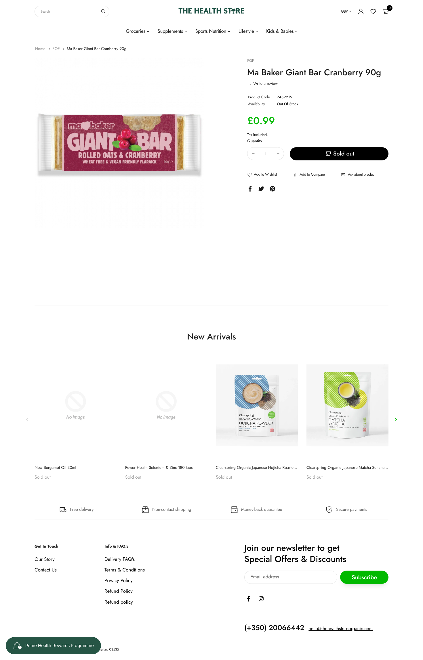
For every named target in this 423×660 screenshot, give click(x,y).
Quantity (254, 141)
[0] (385, 11)
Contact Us (46, 570)
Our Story (45, 559)
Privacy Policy (118, 580)
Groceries (135, 31)
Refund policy (118, 601)
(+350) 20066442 (274, 627)
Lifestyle (246, 31)
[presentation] (27, 419)
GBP (344, 11)
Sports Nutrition (210, 31)
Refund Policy (118, 591)
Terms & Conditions (124, 570)
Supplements (170, 31)
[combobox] (72, 11)
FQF (56, 49)
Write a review (265, 84)
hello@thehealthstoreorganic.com (340, 628)
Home (41, 49)
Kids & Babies (280, 31)
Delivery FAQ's (119, 559)
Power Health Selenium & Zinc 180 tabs (159, 468)
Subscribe (364, 577)
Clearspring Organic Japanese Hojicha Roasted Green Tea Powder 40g (276, 468)
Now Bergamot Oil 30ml (55, 468)
